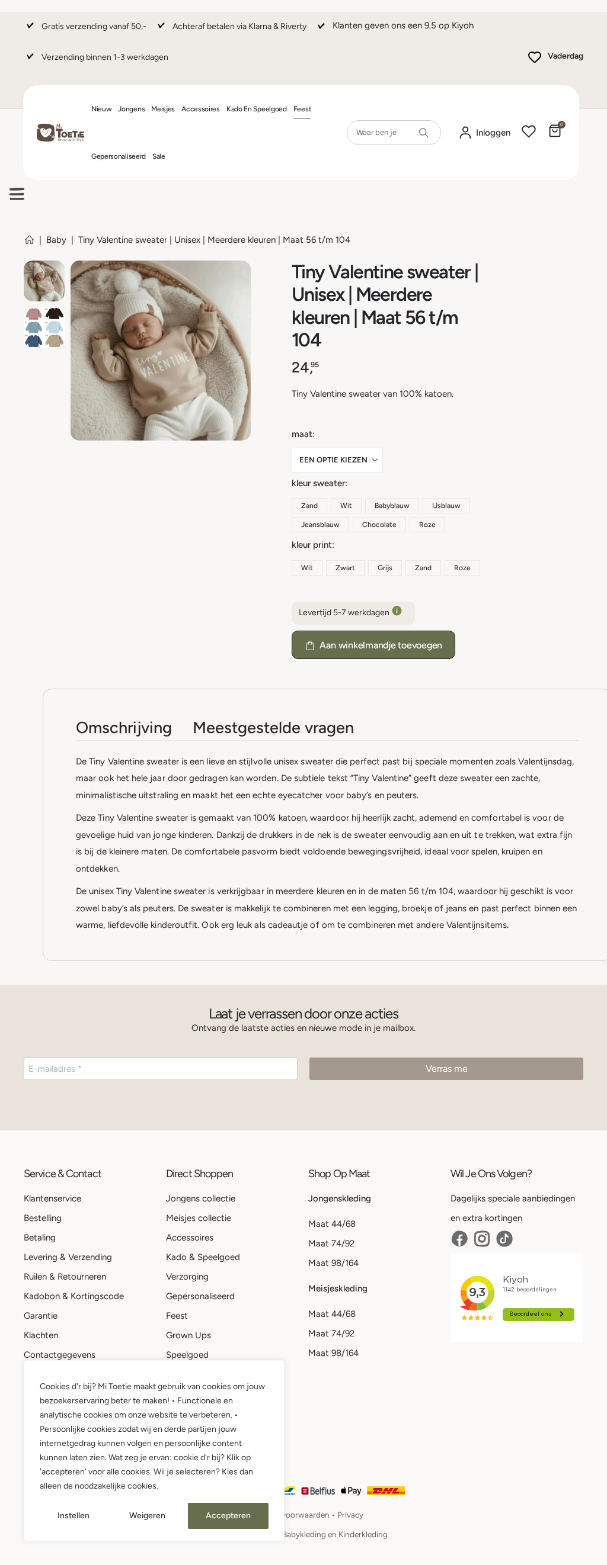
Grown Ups (188, 1335)
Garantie (40, 1315)
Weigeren (147, 1516)
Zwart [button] (345, 568)
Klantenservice (52, 1198)
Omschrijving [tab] (124, 727)
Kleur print (312, 544)
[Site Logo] (60, 133)
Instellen (73, 1516)
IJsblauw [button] (446, 506)
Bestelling (43, 1218)
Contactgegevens (59, 1354)
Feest (302, 109)
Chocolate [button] (379, 524)
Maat (302, 434)
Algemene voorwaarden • (290, 1514)
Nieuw (101, 109)
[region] (154, 1450)
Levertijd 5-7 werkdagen (345, 613)
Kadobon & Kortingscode (74, 1296)
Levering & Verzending (68, 1257)
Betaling (40, 1237)
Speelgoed (187, 1354)
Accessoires (200, 109)
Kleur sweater (318, 483)
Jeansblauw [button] (320, 524)
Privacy (350, 1514)
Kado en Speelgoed (256, 109)
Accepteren (228, 1516)
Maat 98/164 (333, 1263)
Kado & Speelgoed (203, 1257)
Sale (158, 156)
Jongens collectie (200, 1198)
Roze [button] (427, 524)
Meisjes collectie (198, 1218)
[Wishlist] (529, 132)
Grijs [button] (385, 568)
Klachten (41, 1335)
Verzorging (187, 1276)
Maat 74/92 (331, 1243)
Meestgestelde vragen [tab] (273, 727)
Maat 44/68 (332, 1224)
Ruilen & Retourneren (65, 1276)
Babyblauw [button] (392, 506)
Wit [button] (346, 506)
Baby (56, 239)
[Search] (423, 132)
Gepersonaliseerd (118, 156)
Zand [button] (309, 506)
